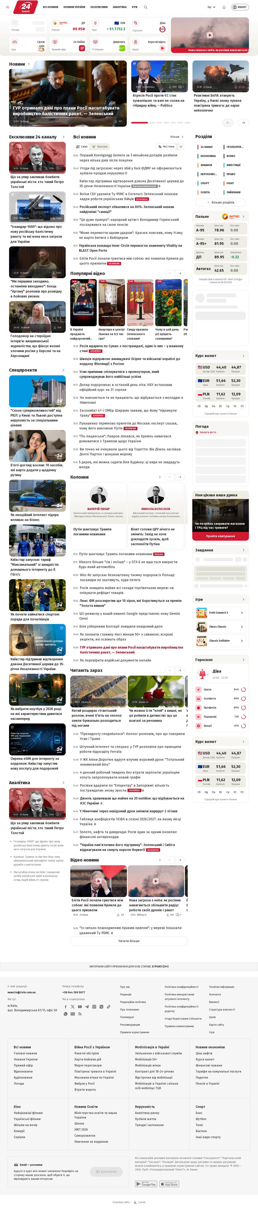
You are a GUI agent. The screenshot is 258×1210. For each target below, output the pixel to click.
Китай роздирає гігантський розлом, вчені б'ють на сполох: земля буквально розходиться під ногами (97, 718)
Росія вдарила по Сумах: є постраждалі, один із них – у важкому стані (131, 348)
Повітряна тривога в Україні (95, 1071)
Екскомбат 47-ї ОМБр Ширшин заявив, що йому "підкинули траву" (128, 413)
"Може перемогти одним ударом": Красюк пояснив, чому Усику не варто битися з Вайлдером (131, 235)
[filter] (181, 147)
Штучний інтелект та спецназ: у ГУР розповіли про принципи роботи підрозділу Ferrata (130, 749)
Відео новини (84, 860)
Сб (199, 406)
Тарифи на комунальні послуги (218, 1071)
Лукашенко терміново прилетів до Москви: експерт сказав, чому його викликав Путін (128, 425)
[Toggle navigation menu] (8, 7)
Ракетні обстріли (86, 1053)
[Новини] (28, 64)
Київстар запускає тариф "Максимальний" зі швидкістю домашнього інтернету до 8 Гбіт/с (35, 567)
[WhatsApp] (65, 1014)
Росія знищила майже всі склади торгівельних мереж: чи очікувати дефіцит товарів (127, 590)
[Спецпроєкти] (63, 370)
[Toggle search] (146, 7)
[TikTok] (108, 1007)
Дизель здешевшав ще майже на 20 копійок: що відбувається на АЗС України (132, 800)
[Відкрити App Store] (169, 1184)
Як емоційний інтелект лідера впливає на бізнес (35, 517)
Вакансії (214, 1002)
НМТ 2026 (81, 1129)
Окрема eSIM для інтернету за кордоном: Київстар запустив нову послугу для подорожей (35, 764)
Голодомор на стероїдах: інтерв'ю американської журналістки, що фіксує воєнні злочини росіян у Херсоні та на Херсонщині (35, 346)
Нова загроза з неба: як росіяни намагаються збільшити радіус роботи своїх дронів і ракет (155, 905)
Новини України (74, 7)
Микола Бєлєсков (155, 509)
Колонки (79, 477)
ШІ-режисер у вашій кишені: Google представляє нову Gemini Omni (129, 616)
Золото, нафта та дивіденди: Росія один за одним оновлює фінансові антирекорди (128, 834)
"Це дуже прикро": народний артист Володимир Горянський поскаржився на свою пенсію (129, 222)
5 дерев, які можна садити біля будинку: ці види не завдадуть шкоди (129, 464)
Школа (79, 1123)
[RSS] (80, 1014)
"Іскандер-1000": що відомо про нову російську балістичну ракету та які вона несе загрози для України (36, 234)
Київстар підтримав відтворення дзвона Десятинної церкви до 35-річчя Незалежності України (37, 664)
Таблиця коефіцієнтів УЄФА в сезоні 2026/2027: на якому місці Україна (130, 821)
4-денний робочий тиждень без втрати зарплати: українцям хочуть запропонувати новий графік (129, 774)
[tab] (139, 122)
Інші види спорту (208, 1137)
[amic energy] (231, 216)
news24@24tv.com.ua (22, 992)
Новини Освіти (86, 1107)
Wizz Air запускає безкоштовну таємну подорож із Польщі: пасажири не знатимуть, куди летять (127, 577)
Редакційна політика (133, 1002)
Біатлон (201, 1131)
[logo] (26, 7)
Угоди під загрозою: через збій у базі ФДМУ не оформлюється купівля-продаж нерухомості (131, 170)
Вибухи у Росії (84, 1083)
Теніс (199, 1125)
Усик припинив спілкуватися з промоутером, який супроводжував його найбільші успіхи (119, 374)
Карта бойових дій (87, 1059)
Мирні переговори (88, 1065)
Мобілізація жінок (148, 1065)
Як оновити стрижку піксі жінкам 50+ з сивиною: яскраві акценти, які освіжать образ (126, 636)
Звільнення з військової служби (158, 1053)
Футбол (201, 1119)
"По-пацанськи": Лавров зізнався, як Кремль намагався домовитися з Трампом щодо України (125, 438)
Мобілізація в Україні (152, 1047)
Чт (235, 406)
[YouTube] (80, 1007)
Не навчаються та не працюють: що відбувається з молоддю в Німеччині (131, 400)
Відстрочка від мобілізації (153, 1077)
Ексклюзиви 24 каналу (32, 137)
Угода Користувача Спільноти (183, 1018)
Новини (17, 64)
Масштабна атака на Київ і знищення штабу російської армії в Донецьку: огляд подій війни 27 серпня (36, 876)
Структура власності (222, 1009)
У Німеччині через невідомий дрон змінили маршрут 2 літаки (128, 811)
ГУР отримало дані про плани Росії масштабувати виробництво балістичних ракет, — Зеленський (66, 110)
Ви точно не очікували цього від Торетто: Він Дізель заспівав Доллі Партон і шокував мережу (130, 451)
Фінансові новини (209, 1065)
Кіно (17, 1107)
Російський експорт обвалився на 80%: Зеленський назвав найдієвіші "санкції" (127, 209)
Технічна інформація (221, 987)
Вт (220, 406)
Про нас (125, 987)
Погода (19, 1083)
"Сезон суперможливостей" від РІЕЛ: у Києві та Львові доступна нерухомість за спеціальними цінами (36, 417)
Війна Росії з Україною (92, 1047)
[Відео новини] (160, 860)
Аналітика (120, 7)
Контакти (215, 994)
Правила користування (134, 1032)
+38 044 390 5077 (73, 992)
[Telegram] (87, 1007)
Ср (227, 406)
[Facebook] (65, 1007)
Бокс (199, 1113)
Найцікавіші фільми (28, 1113)
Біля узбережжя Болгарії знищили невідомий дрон (121, 626)
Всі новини (50, 7)
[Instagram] (94, 1007)
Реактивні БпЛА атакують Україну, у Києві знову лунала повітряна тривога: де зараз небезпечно (217, 102)
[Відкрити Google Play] (146, 1184)
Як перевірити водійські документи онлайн (115, 660)
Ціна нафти (204, 1053)
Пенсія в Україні (207, 1083)
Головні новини (25, 1053)
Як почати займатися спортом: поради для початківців (35, 616)
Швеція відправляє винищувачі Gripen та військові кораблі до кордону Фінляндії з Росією (130, 361)
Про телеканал (129, 1009)
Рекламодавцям (130, 1024)
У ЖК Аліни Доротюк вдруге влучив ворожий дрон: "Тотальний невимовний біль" (132, 762)
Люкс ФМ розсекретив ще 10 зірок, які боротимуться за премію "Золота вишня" (131, 603)
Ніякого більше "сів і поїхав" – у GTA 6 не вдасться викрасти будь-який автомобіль (128, 564)
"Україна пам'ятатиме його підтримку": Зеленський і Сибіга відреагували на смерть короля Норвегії (127, 847)
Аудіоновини (23, 1077)
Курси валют (205, 1059)
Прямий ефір (23, 1065)
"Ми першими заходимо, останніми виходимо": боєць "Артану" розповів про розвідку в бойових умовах (36, 288)
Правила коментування (179, 1026)
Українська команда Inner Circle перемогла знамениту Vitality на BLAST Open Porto (130, 248)
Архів (212, 1017)
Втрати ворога (85, 1089)
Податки (202, 1077)
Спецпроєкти (23, 370)
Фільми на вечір (25, 1125)
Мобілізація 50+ (146, 1059)
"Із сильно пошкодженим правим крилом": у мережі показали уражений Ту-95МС (131, 930)
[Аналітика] (63, 782)
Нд (206, 406)
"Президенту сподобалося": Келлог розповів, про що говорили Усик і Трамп (132, 736)
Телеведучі (127, 1017)
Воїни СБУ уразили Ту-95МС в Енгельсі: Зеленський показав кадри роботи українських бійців (129, 196)
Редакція (125, 994)
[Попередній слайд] (175, 35)
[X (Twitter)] (73, 1007)
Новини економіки (210, 1047)
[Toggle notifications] (224, 7)
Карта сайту (216, 1024)
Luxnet (141, 1202)
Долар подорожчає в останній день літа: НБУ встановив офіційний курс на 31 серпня (126, 387)
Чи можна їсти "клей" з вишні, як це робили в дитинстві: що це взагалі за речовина (155, 716)
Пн (213, 406)
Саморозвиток (84, 1135)
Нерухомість (145, 1107)
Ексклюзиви (99, 7)
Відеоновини (23, 1071)
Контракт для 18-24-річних (154, 1071)
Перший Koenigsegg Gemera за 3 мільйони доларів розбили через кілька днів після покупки (128, 157)
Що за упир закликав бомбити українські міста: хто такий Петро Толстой (37, 182)
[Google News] (73, 1014)
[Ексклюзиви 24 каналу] (63, 137)
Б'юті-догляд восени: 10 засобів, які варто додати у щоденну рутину (37, 470)
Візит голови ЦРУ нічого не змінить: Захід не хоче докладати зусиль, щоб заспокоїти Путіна (153, 536)
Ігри (134, 7)
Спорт (200, 1107)
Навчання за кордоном (91, 1141)
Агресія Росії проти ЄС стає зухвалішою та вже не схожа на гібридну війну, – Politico (158, 100)
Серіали (19, 1137)
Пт (242, 406)
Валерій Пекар (98, 509)
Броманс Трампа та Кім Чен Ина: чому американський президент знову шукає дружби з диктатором (39, 860)
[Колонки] (160, 477)
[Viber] (101, 1007)
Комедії (19, 1131)
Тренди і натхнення (149, 1125)
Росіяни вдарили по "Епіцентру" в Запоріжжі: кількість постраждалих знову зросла (124, 787)
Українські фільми (27, 1119)
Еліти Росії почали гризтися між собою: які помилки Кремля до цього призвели (131, 260)
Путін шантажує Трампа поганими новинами (92, 531)
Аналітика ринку (147, 1113)
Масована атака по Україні (94, 1077)
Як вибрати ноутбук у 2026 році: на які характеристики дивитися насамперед (36, 714)
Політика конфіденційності (181, 987)
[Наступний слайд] (244, 35)
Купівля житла (145, 1119)
